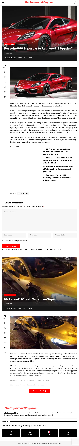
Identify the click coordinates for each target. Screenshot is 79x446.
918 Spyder (21, 193)
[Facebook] (11, 433)
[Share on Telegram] (4, 91)
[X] (30, 433)
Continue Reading (39, 391)
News (6, 44)
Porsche (12, 44)
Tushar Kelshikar (11, 58)
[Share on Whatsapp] (4, 82)
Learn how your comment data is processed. (45, 249)
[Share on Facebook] (4, 72)
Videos (13, 295)
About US (5, 422)
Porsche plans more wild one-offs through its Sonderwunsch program (58, 169)
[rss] (68, 433)
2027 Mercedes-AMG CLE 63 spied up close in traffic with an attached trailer (57, 160)
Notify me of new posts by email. (15, 241)
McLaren (7, 295)
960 (27, 193)
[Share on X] (4, 77)
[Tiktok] (49, 433)
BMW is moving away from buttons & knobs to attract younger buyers (56, 151)
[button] (4, 2)
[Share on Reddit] (4, 86)
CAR (17, 147)
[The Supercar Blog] (39, 2)
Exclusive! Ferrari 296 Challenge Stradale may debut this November (57, 177)
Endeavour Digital (44, 443)
